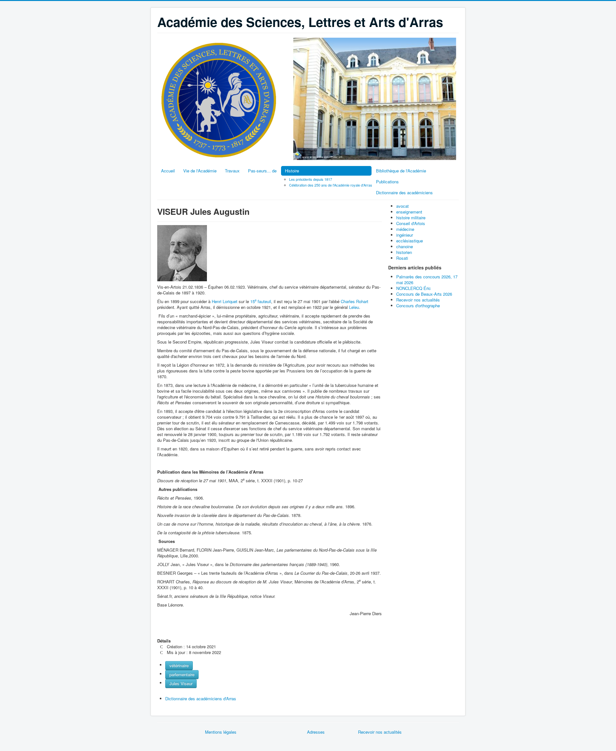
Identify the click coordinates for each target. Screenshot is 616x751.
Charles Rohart (354, 301)
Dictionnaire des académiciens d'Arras (200, 698)
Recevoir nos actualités (380, 732)
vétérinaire (179, 665)
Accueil (168, 171)
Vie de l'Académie (200, 171)
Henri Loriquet (225, 301)
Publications (387, 182)
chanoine (404, 246)
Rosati (402, 258)
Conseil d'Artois (410, 223)
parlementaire (181, 674)
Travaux (232, 171)
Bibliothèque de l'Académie (401, 171)
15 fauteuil (260, 301)
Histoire (292, 171)
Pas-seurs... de (262, 171)
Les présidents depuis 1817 (310, 179)
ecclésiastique (409, 241)
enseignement (409, 212)
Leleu (354, 307)
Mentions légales (220, 732)
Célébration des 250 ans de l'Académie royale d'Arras (330, 185)
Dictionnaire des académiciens (404, 192)
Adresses (316, 732)
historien (404, 252)
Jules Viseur (181, 683)
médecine (405, 229)
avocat (402, 206)
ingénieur (404, 235)
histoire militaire (410, 217)
